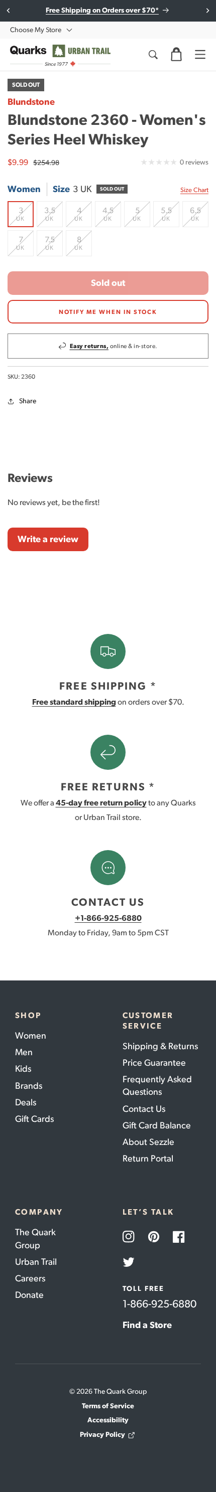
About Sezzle (148, 1141)
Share (27, 401)
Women (30, 1035)
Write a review (48, 539)
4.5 (111, 216)
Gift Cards (34, 1118)
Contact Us (144, 1108)
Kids (23, 1068)
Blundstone (31, 101)
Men (24, 1052)
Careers (30, 1278)
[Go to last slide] (9, 11)
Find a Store (147, 1325)
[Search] (153, 55)
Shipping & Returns (160, 1046)
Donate (29, 1294)
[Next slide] (207, 11)
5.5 (170, 216)
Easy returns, (89, 346)
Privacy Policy (102, 1434)
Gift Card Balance (157, 1125)
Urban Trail (36, 1261)
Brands (28, 1085)
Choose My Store (35, 30)
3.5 (53, 216)
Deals (25, 1102)
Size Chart (194, 190)
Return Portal (148, 1158)
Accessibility (108, 1420)
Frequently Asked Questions (157, 1085)
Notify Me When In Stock (108, 311)
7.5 (54, 245)
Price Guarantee (154, 1062)
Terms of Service (108, 1406)
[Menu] (200, 55)
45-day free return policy (101, 802)
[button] (176, 54)
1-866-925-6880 (159, 1303)
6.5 (199, 216)
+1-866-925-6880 (108, 918)
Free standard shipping (74, 702)
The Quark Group (35, 1238)
